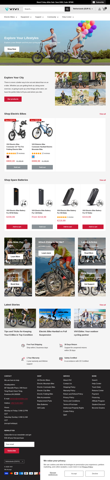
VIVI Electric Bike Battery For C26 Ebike (41, 212)
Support (38, 17)
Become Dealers (98, 408)
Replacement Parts (44, 401)
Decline (95, 474)
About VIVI (67, 380)
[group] (15, 154)
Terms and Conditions (71, 401)
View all (103, 114)
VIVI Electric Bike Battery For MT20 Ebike (15, 212)
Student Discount (98, 404)
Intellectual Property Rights (73, 408)
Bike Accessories (43, 397)
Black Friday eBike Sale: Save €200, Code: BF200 (55, 2)
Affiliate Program (98, 401)
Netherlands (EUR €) (12, 461)
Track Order (96, 387)
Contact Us (67, 383)
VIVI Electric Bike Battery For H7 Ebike (91, 212)
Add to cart (17, 227)
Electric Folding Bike (45, 394)
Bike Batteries (42, 404)
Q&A (65, 415)
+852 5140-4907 (17, 403)
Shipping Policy (69, 387)
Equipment (25, 17)
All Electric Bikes (43, 380)
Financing (96, 397)
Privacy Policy (87, 467)
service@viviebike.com (19, 399)
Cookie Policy (68, 411)
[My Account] (100, 9)
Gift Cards (41, 408)
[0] (104, 9)
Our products (13, 99)
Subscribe (100, 2)
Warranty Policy (69, 390)
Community (51, 17)
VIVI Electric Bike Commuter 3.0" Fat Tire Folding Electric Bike (15, 146)
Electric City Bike (43, 390)
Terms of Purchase (70, 404)
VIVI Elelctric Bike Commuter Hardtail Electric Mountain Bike (42, 146)
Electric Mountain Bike (45, 383)
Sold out (17, 167)
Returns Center (98, 390)
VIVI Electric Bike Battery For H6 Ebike (66, 212)
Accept (74, 474)
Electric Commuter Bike (46, 387)
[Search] (67, 9)
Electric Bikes (9, 17)
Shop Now (12, 49)
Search (94, 380)
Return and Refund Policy (73, 394)
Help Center (66, 17)
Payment (95, 394)
